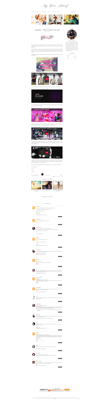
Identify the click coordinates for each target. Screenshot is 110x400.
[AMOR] (38, 19)
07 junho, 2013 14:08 (59, 322)
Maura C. (37, 332)
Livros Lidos (43, 11)
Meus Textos (37, 11)
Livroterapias (39, 264)
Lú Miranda (38, 314)
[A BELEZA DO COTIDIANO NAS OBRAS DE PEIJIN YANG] (71, 19)
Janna (37, 322)
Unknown (37, 206)
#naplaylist (56, 176)
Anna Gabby (38, 353)
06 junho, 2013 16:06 (59, 249)
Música (49, 11)
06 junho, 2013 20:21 (59, 287)
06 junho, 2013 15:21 (59, 237)
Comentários (47, 31)
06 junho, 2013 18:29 (59, 277)
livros (68, 56)
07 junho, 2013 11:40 (59, 314)
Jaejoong (32, 105)
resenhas (75, 58)
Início (32, 11)
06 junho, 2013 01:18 (59, 206)
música (60, 176)
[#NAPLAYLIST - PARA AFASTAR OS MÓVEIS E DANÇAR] (55, 19)
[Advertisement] (71, 74)
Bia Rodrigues (38, 219)
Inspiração (54, 11)
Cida (37, 296)
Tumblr (35, 171)
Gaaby (37, 345)
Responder (60, 216)
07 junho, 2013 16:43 (59, 332)
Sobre (58, 11)
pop (62, 176)
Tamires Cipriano (39, 277)
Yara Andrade (38, 287)
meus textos (75, 56)
